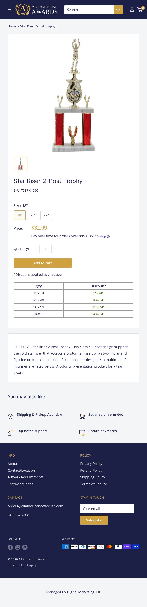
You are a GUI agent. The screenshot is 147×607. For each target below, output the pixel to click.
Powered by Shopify (22, 565)
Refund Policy (91, 470)
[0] (139, 9)
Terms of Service (93, 484)
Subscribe (94, 520)
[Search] (118, 9)
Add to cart (42, 263)
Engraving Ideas (20, 484)
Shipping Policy (92, 477)
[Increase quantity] (56, 249)
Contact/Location (21, 470)
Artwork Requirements (26, 477)
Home (12, 26)
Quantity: (21, 248)
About (12, 463)
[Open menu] (9, 9)
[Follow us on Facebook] (10, 547)
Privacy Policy (91, 463)
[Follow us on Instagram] (17, 547)
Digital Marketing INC (84, 592)
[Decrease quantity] (35, 249)
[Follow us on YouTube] (25, 547)
